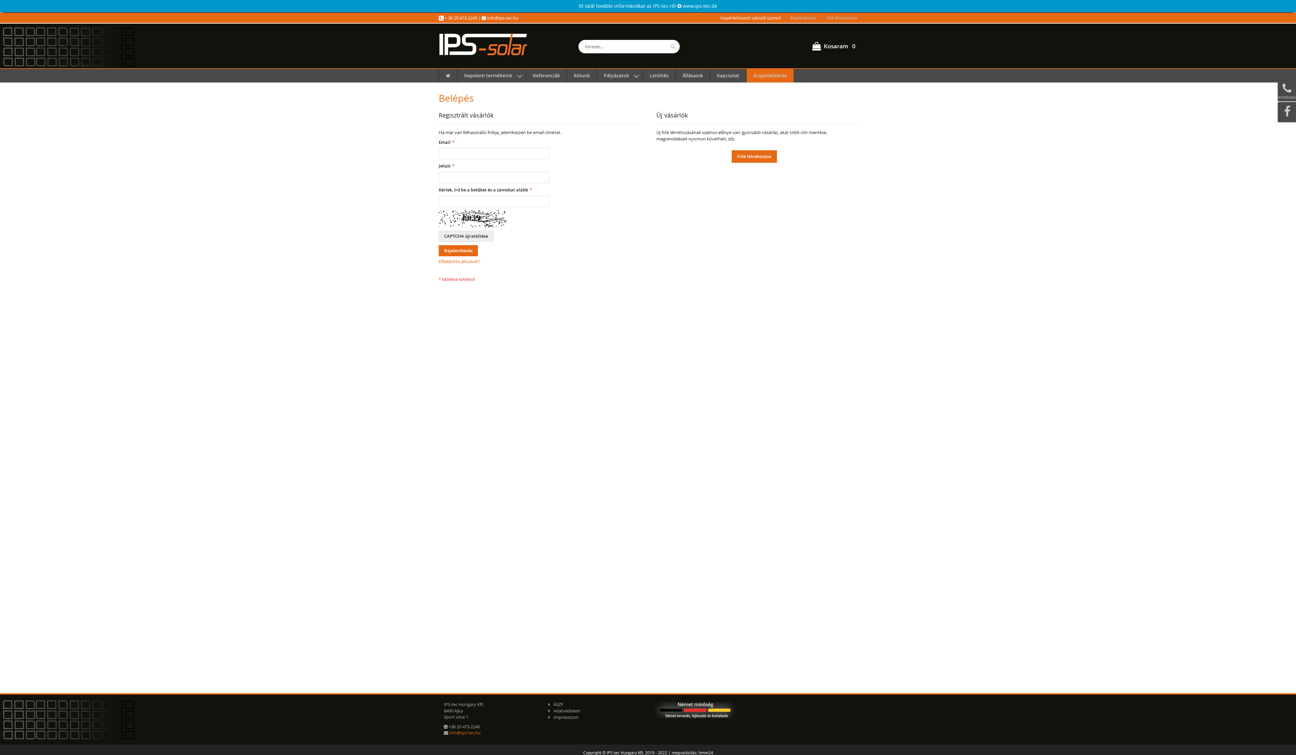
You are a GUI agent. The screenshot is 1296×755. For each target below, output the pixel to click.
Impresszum (566, 717)
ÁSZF (558, 704)
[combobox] (629, 46)
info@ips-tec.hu (502, 18)
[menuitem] (448, 75)
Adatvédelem (567, 711)
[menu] (648, 75)
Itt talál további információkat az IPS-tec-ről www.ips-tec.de (648, 6)
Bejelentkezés (803, 18)
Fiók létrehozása (842, 18)
